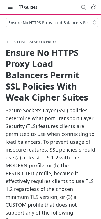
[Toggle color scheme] (93, 7)
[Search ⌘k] (83, 7)
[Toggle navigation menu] (10, 7)
